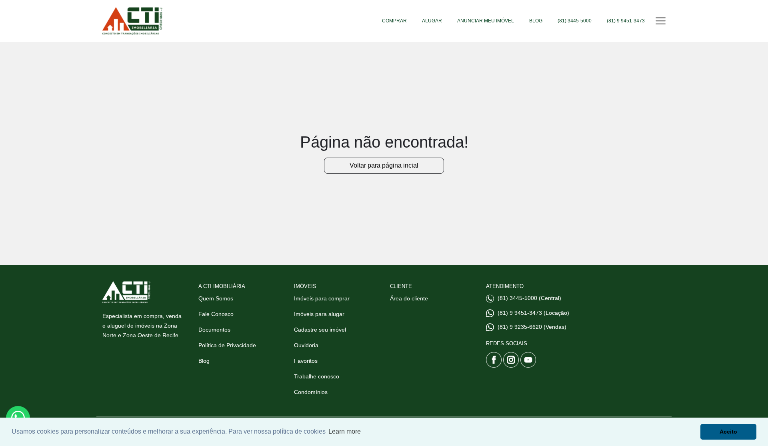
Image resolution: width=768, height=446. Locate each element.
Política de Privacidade (227, 345)
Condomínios (311, 392)
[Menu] (661, 21)
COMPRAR (394, 21)
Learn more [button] (344, 431)
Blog (204, 361)
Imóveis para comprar (322, 298)
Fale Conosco (216, 314)
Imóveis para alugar (319, 314)
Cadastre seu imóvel (320, 329)
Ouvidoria (306, 345)
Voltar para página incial (384, 165)
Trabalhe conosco (316, 376)
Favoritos (306, 361)
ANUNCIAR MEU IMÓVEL (485, 21)
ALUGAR (432, 21)
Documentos (214, 329)
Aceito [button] (728, 431)
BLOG (535, 21)
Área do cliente (409, 298)
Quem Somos (215, 298)
